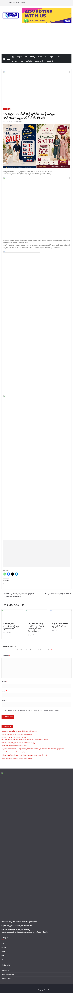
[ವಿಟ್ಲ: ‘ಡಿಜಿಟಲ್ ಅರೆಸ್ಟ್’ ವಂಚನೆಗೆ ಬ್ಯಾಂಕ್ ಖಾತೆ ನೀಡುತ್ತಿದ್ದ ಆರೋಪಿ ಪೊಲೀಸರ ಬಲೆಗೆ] (36, 611)
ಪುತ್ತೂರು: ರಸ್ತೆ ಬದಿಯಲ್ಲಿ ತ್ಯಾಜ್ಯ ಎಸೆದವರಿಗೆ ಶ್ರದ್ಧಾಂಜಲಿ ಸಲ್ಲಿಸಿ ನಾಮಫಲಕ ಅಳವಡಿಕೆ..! (19, 595)
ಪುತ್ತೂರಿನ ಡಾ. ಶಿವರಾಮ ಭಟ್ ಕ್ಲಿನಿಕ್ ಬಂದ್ (57, 594)
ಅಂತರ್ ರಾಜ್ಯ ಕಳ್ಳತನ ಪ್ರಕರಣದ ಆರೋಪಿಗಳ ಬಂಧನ (14, 746)
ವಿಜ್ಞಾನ (52, 56)
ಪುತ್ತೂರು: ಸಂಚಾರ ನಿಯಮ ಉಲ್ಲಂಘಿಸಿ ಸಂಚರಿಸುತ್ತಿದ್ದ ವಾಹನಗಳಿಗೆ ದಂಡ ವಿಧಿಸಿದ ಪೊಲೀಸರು (24, 755)
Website (4, 700)
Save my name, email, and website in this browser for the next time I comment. (32, 710)
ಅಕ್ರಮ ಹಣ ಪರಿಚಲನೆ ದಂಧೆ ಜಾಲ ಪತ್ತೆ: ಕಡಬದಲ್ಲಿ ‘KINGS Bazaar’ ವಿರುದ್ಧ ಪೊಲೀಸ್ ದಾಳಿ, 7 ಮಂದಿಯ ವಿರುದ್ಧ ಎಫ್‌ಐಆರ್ (32, 749)
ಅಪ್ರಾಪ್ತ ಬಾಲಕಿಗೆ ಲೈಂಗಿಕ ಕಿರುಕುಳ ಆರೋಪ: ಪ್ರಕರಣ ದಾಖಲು (17, 758)
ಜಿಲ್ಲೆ (26, 56)
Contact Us (5, 970)
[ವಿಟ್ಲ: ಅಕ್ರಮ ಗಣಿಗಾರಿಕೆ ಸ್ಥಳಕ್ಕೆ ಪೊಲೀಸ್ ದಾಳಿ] (60, 611)
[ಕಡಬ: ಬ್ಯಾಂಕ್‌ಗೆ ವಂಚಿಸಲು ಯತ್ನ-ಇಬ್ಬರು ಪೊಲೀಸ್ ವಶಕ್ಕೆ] (12, 611)
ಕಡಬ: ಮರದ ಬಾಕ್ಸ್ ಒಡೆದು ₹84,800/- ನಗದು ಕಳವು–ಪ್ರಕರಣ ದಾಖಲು (19, 731)
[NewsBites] (4, 58)
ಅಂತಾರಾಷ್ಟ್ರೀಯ (39, 61)
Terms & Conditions (8, 974)
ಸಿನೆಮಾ (58, 56)
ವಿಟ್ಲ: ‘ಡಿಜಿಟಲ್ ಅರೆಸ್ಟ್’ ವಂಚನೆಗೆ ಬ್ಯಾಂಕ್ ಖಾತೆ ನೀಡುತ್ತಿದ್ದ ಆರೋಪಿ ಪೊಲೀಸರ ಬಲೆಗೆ (36, 627)
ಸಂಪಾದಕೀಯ (49, 61)
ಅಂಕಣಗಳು (29, 61)
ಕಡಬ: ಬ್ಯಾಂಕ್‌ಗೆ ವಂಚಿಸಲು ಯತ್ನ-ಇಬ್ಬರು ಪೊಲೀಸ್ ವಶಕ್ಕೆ (11, 626)
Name (4, 682)
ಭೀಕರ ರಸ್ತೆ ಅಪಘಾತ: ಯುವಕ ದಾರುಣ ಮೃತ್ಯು (13, 752)
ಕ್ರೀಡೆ (46, 56)
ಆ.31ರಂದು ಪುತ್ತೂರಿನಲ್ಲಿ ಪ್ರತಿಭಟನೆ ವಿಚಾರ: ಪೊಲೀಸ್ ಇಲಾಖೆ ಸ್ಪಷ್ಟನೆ (19, 742)
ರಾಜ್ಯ (22, 61)
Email (4, 691)
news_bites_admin (18, 121)
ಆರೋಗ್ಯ (32, 56)
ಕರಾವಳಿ (40, 56)
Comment (6, 656)
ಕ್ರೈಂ (13, 56)
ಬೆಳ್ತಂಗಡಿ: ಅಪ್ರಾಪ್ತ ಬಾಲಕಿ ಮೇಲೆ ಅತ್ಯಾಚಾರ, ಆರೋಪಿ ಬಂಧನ (17, 734)
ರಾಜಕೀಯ (14, 61)
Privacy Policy (6, 978)
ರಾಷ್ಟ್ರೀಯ (19, 56)
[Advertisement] (36, 39)
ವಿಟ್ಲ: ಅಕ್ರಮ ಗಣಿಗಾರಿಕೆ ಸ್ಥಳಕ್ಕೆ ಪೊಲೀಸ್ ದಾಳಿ (60, 624)
